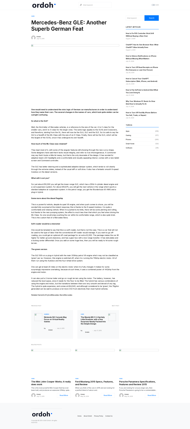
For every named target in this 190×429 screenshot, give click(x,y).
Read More (64, 395)
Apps (127, 131)
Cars (33, 16)
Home (79, 416)
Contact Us (108, 416)
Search (151, 18)
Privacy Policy (98, 416)
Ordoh (39, 36)
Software (129, 148)
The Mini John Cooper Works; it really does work (51, 383)
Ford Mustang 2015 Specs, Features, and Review (94, 383)
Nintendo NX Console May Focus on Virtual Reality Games (55, 319)
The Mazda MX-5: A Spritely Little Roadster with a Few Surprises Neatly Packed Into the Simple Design (93, 320)
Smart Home (130, 144)
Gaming (46, 314)
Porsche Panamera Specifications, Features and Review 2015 (137, 383)
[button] (155, 5)
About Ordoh (88, 416)
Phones (128, 139)
